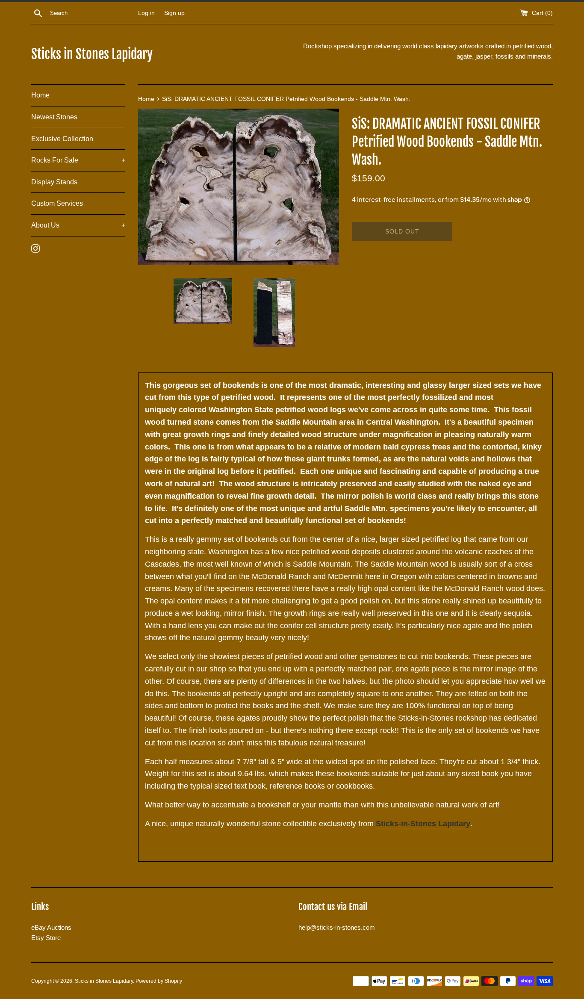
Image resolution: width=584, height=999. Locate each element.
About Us (78, 225)
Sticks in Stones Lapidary (92, 54)
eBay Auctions (51, 927)
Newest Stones (54, 117)
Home (40, 95)
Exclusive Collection (62, 138)
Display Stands (54, 182)
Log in (146, 13)
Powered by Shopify (159, 981)
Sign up (174, 13)
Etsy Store (46, 937)
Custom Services (57, 203)
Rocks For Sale (78, 160)
